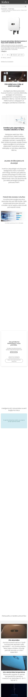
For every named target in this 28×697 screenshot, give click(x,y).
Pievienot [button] (14, 54)
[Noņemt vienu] (2, 55)
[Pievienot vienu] (7, 55)
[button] (14, 357)
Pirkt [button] (22, 54)
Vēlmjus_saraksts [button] (6, 57)
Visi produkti (4, 8)
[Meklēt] (25, 6)
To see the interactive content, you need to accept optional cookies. (14, 421)
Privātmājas (11, 8)
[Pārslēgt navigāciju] (25, 2)
